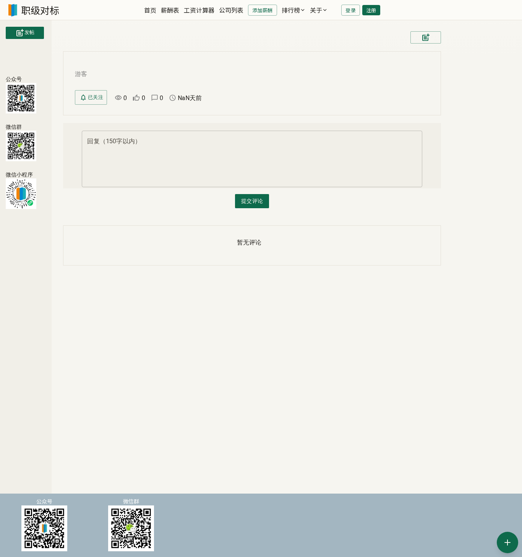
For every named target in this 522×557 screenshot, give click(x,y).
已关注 (95, 97)
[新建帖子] (507, 542)
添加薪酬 (262, 10)
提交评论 (252, 201)
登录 (350, 10)
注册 (371, 10)
